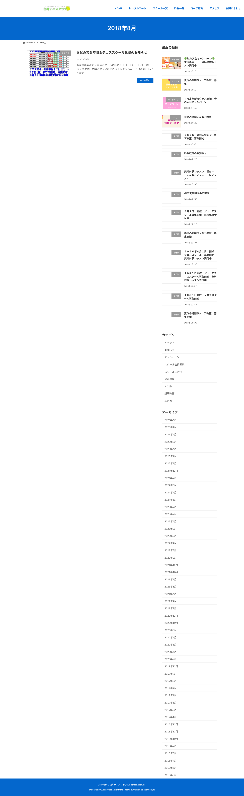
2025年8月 (171, 441)
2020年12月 (171, 615)
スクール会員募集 (175, 364)
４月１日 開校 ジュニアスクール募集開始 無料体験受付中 (200, 215)
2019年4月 (171, 695)
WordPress (106, 790)
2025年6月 (171, 448)
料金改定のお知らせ (195, 153)
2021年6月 (171, 593)
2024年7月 (171, 492)
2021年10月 (171, 572)
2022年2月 (171, 557)
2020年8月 (171, 630)
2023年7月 (171, 514)
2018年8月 (171, 753)
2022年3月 (171, 550)
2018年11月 (171, 731)
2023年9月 (171, 506)
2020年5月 (171, 644)
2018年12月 (171, 724)
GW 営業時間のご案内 (196, 193)
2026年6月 (171, 419)
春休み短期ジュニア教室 (197, 116)
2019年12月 (171, 666)
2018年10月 (171, 738)
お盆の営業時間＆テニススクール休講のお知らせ (111, 52)
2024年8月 (171, 485)
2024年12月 (171, 470)
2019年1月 (171, 717)
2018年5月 (171, 774)
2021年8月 (171, 586)
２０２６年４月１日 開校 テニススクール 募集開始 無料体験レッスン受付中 (200, 255)
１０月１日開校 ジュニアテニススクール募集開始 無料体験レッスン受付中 (200, 277)
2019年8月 (171, 680)
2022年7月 (171, 535)
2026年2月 (171, 434)
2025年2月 (171, 463)
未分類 (168, 386)
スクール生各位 (173, 371)
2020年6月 (171, 637)
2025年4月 (171, 456)
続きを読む (145, 80)
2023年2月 (171, 528)
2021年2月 (171, 608)
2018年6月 (171, 767)
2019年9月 (171, 673)
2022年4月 (171, 542)
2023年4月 (171, 521)
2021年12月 (171, 564)
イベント (170, 342)
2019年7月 (171, 687)
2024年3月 (171, 499)
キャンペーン (172, 357)
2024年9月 (171, 477)
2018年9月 (171, 745)
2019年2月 (171, 709)
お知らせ (170, 349)
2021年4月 (171, 600)
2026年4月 (171, 427)
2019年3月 (171, 702)
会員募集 (170, 378)
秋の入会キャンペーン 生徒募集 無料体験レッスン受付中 (200, 62)
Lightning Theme (122, 790)
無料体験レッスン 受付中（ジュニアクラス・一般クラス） (200, 175)
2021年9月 (171, 579)
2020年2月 (171, 659)
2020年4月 (171, 651)
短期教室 (170, 393)
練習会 (168, 400)
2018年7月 (171, 760)
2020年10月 (171, 622)
